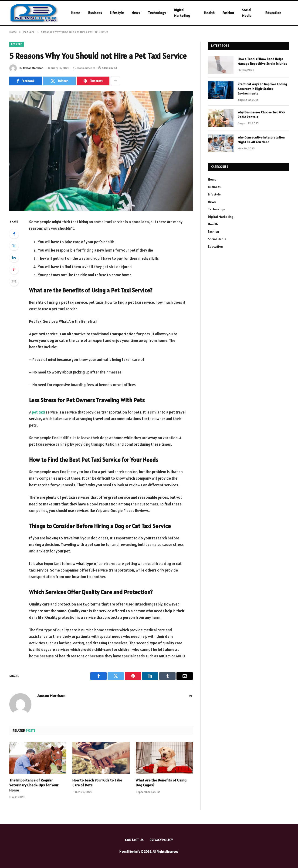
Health (209, 12)
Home (75, 12)
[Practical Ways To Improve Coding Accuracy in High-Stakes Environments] (221, 90)
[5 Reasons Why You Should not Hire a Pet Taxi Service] (101, 151)
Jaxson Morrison (33, 68)
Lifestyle (117, 12)
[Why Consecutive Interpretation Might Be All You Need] (221, 143)
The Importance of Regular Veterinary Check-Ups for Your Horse (33, 785)
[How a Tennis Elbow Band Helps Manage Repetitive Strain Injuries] (221, 65)
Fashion (228, 12)
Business (95, 12)
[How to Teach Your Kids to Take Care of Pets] (100, 758)
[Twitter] (14, 245)
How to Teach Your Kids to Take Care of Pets (97, 782)
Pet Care (16, 44)
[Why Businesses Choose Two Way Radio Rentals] (221, 118)
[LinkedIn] (14, 257)
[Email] (14, 281)
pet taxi (38, 412)
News (136, 12)
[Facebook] (14, 234)
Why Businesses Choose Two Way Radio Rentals (261, 114)
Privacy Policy (161, 840)
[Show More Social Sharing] (115, 81)
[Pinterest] (14, 269)
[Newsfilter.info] (34, 13)
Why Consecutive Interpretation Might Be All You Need (261, 139)
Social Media (246, 13)
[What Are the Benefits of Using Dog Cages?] (164, 758)
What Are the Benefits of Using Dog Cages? (161, 782)
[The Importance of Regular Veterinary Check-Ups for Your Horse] (37, 758)
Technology (157, 12)
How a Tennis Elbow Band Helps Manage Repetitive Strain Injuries (262, 61)
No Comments (86, 68)
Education (273, 12)
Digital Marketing (182, 13)
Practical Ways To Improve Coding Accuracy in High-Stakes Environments (262, 88)
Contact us (134, 840)
